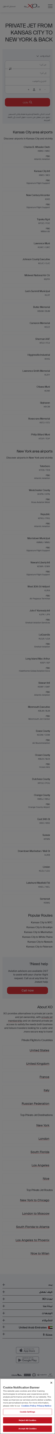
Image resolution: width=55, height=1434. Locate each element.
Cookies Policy (28, 1406)
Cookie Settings (27, 1412)
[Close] (51, 1382)
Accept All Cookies (27, 1428)
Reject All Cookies (27, 1420)
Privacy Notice (44, 1406)
